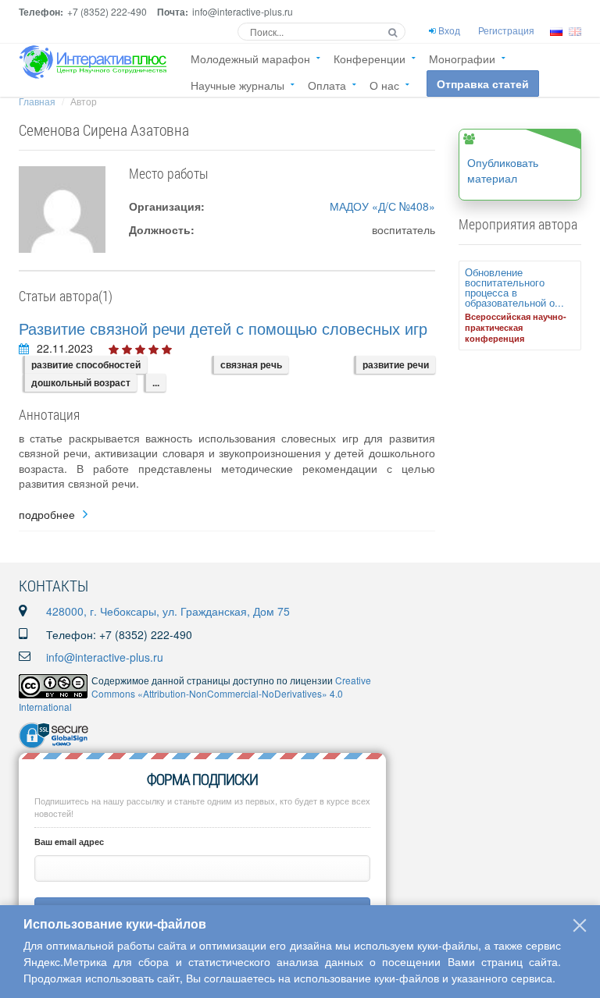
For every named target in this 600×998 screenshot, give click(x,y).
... (155, 382)
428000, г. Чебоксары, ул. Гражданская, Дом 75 (168, 611)
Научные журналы (237, 85)
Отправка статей (483, 83)
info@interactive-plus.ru (104, 657)
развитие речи (395, 364)
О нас (384, 85)
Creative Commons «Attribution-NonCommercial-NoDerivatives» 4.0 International (195, 693)
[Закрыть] (579, 925)
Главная (37, 101)
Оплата (327, 85)
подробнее (47, 514)
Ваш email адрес (69, 841)
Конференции (369, 58)
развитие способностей (86, 364)
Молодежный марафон (250, 58)
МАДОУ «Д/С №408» (382, 206)
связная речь (251, 364)
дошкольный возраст (80, 382)
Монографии (462, 58)
